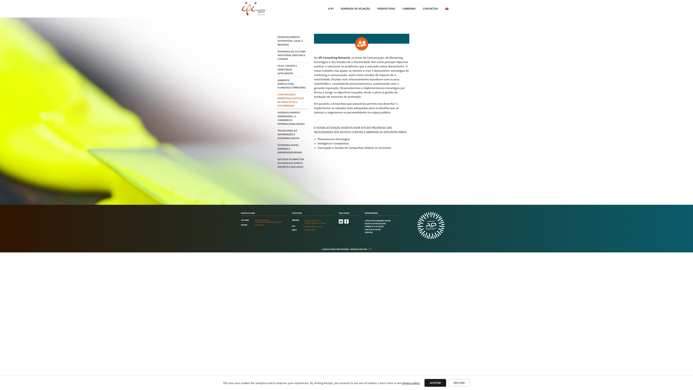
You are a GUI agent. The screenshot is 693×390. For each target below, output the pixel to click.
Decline (459, 383)
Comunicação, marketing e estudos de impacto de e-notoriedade (291, 100)
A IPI (331, 8)
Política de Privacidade (375, 223)
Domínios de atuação (355, 8)
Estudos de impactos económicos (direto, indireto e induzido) (291, 163)
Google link (309, 230)
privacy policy (410, 383)
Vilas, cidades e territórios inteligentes (287, 69)
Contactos (430, 8)
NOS (369, 249)
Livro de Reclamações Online (378, 221)
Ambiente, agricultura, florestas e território (292, 84)
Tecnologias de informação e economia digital (289, 134)
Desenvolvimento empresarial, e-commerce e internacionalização (291, 118)
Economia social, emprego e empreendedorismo (290, 148)
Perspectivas (386, 8)
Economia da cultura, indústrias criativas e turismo (292, 55)
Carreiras (409, 8)
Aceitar (435, 383)
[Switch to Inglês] (447, 9)
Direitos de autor (373, 229)
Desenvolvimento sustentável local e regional (290, 40)
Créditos (369, 232)
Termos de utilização (374, 226)
